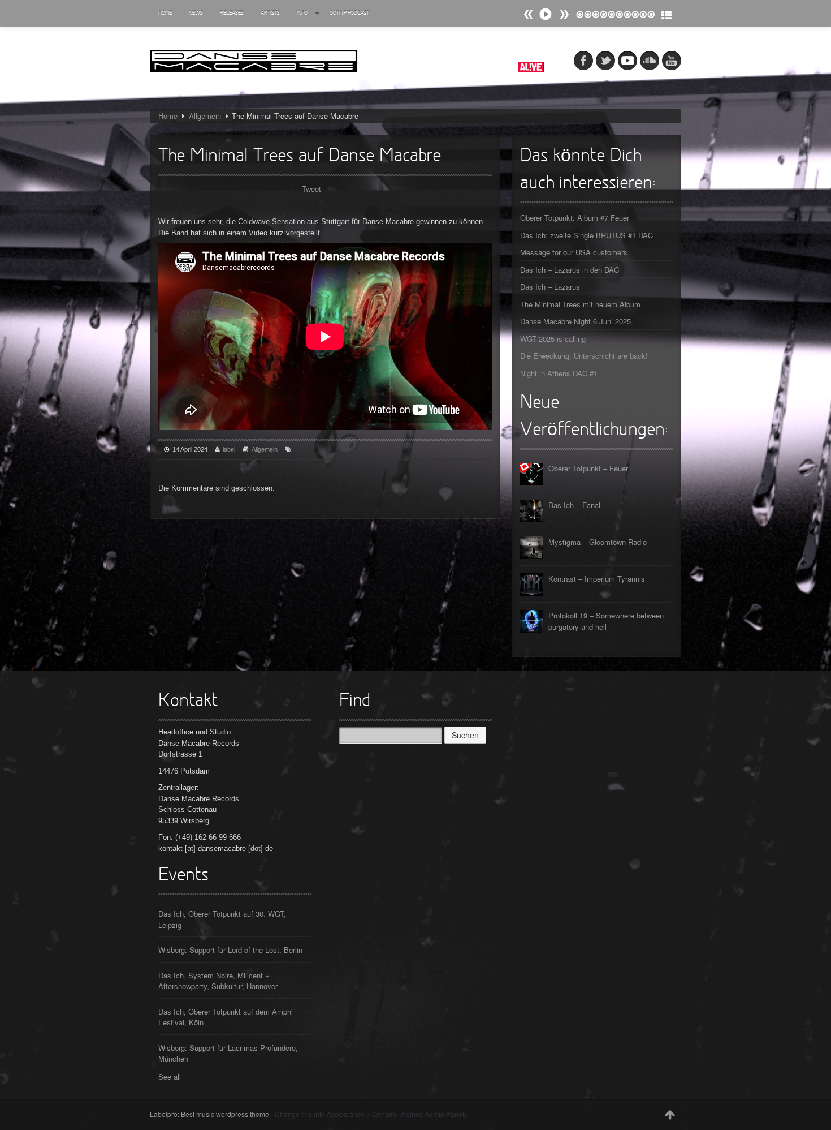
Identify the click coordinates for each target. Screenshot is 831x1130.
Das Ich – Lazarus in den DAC (569, 269)
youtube (671, 60)
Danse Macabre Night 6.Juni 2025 (575, 321)
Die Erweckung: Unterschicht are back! (584, 355)
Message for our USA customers (573, 252)
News (196, 13)
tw (605, 60)
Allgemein (205, 115)
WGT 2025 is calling (553, 338)
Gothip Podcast (349, 13)
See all (169, 1076)
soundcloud (649, 60)
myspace (627, 60)
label (229, 449)
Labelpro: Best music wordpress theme (209, 1114)
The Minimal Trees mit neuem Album (580, 304)
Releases (232, 13)
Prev (564, 14)
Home (165, 13)
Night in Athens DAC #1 (559, 373)
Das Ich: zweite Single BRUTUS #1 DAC (586, 235)
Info (302, 13)
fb (583, 60)
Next (528, 14)
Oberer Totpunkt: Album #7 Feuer (574, 217)
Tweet (311, 188)
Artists (270, 13)
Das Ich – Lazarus (550, 286)
